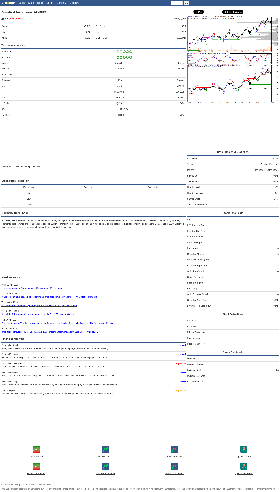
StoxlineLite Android (105, 473)
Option (49, 3)
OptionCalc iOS (244, 456)
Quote (21, 3)
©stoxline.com (7, 485)
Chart (31, 3)
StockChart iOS (36, 456)
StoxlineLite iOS (105, 456)
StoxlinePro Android (174, 473)
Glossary (74, 3)
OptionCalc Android (244, 473)
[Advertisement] (88, 140)
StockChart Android (36, 473)
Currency (61, 3)
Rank (40, 3)
